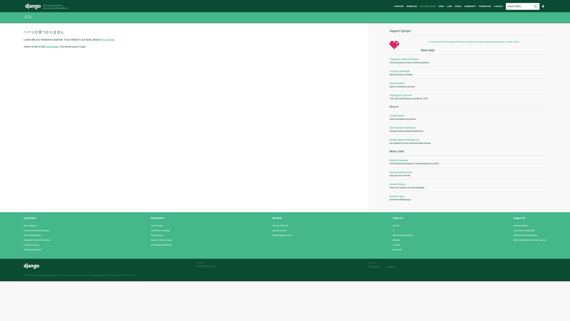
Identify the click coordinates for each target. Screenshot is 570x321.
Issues (458, 6)
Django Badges (398, 184)
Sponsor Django (520, 225)
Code (449, 6)
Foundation (485, 6)
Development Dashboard (402, 127)
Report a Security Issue (161, 240)
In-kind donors (205, 266)
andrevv (395, 267)
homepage (52, 46)
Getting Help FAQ (280, 225)
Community (470, 6)
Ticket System (397, 115)
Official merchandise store (525, 235)
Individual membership (161, 245)
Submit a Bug (157, 235)
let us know (107, 39)
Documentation (428, 6)
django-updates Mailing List (404, 139)
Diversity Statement (33, 249)
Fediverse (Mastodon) (403, 235)
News (441, 6)
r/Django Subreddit (400, 71)
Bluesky (396, 240)
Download (412, 6)
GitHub (396, 225)
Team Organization (32, 235)
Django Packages (399, 160)
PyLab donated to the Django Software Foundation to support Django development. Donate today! (474, 42)
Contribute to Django (160, 230)
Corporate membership (524, 230)
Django (33, 6)
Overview (399, 6)
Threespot (376, 267)
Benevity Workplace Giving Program (529, 240)
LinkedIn (397, 245)
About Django (30, 225)
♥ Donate (498, 6)
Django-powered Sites (401, 172)
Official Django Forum (282, 235)
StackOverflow (397, 83)
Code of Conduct (31, 245)
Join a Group (157, 225)
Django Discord (279, 230)
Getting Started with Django (36, 230)
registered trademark (98, 275)
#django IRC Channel (401, 95)
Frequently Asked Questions (404, 59)
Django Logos (397, 196)
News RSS (397, 249)
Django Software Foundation (37, 240)
